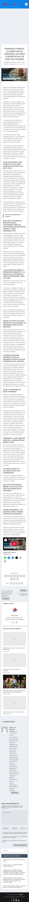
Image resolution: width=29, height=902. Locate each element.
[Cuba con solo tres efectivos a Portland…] (14, 660)
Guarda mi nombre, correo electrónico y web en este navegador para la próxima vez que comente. (14, 833)
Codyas (21, 894)
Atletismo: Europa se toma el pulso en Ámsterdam (14, 648)
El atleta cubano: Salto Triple (14, 860)
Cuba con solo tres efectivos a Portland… (11, 669)
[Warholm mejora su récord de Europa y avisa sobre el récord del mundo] (14, 681)
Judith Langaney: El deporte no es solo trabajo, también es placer (14, 873)
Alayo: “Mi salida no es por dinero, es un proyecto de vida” (14, 881)
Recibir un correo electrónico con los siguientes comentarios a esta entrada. (14, 837)
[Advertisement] (14, 23)
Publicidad (14, 898)
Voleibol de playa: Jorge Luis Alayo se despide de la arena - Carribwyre (13, 878)
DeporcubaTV (12, 64)
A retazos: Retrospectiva (15, 887)
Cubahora (13, 552)
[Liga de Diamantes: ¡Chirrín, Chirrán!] (14, 703)
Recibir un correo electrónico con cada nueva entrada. (13, 841)
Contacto (17, 896)
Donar (23, 896)
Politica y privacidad (9, 896)
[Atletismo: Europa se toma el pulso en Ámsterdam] (14, 639)
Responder (15, 793)
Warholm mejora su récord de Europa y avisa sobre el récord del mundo (14, 691)
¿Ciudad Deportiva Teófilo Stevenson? (13, 865)
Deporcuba (13, 62)
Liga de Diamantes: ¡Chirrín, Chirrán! (13, 712)
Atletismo (6, 64)
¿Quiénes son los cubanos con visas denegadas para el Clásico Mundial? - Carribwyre (13, 871)
